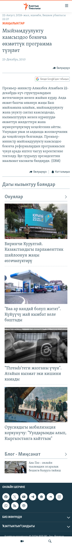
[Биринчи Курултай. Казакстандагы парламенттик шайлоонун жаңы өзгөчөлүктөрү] (36, 221)
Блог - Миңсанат (23, 454)
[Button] (61, 68)
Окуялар (14, 197)
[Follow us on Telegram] (32, 496)
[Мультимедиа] (22, 541)
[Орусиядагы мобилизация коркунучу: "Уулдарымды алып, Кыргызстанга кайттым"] (36, 404)
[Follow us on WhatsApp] (6, 505)
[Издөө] (50, 541)
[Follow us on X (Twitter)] (14, 496)
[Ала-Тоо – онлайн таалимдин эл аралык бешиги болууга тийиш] (15, 467)
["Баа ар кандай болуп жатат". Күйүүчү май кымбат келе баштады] (36, 286)
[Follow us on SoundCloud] (50, 496)
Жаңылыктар (13, 23)
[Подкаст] (23, 505)
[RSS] (14, 505)
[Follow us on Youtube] (23, 496)
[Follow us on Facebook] (6, 496)
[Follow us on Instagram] (59, 496)
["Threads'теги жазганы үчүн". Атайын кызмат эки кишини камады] (36, 345)
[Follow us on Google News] (41, 496)
